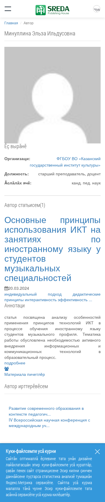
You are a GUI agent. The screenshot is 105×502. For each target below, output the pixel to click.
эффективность (73, 299)
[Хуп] (97, 451)
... (90, 299)
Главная (11, 22)
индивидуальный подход (38, 294)
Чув (97, 9)
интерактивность (41, 299)
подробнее (14, 363)
